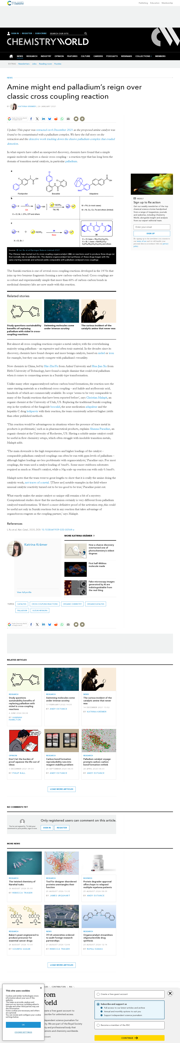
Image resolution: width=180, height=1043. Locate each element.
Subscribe (41, 33)
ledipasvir (32, 411)
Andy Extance (58, 709)
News (10, 78)
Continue (127, 1038)
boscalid (55, 406)
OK (23, 1025)
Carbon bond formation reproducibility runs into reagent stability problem (59, 762)
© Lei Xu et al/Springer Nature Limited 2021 (38, 250)
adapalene (91, 406)
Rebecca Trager (22, 893)
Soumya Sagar (21, 949)
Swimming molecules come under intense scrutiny (59, 327)
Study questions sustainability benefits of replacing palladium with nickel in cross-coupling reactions (24, 330)
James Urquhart (60, 895)
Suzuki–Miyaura (39, 610)
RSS (70, 987)
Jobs (34, 64)
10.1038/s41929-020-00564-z (57, 529)
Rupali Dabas (95, 949)
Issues (45, 987)
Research (13, 694)
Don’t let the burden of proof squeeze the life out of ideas (24, 762)
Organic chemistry (72, 604)
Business (87, 878)
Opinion (13, 755)
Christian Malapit (96, 397)
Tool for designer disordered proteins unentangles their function (61, 884)
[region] (23, 1012)
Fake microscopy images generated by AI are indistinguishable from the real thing (101, 586)
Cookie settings (23, 1032)
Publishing (143, 3)
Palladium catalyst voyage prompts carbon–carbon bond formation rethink (97, 762)
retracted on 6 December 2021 (54, 130)
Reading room (45, 64)
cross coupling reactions (45, 604)
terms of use (141, 241)
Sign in (47, 828)
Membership (167, 3)
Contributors (59, 987)
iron (111, 353)
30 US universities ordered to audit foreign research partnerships (60, 938)
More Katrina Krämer (78, 535)
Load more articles (61, 789)
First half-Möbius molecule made (97, 564)
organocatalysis (95, 604)
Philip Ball (19, 773)
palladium (71, 161)
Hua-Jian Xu (99, 366)
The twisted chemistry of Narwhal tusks (22, 883)
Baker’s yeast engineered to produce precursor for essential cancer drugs (24, 938)
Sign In (15, 33)
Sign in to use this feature (102, 112)
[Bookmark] (82, 118)
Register (27, 33)
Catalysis (21, 604)
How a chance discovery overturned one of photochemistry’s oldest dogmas (101, 549)
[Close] (41, 988)
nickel (101, 353)
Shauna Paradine (100, 428)
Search (86, 33)
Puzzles (57, 64)
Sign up (151, 233)
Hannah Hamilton (15, 718)
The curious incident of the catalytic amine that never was (98, 327)
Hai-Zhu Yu (51, 366)
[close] (116, 112)
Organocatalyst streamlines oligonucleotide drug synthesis (98, 938)
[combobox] (67, 33)
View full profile (24, 592)
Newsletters (24, 64)
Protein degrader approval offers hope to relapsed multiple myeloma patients (97, 884)
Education (154, 3)
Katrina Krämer (27, 106)
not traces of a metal (37, 482)
